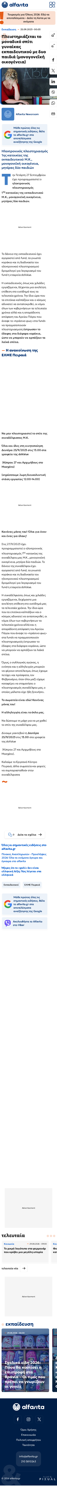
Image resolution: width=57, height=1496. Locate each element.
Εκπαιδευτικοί (11, 884)
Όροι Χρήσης (28, 1429)
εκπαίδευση (19, 1324)
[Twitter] (53, 70)
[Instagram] (28, 1419)
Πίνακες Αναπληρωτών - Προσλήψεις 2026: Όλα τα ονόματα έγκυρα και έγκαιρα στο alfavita (24, 858)
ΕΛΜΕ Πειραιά (32, 884)
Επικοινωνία (28, 1434)
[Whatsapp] (53, 103)
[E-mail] (53, 113)
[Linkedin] (53, 81)
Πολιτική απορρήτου (28, 1439)
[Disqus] (28, 980)
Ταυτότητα (28, 1444)
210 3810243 (28, 1461)
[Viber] (53, 92)
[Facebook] (53, 60)
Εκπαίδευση (9, 29)
